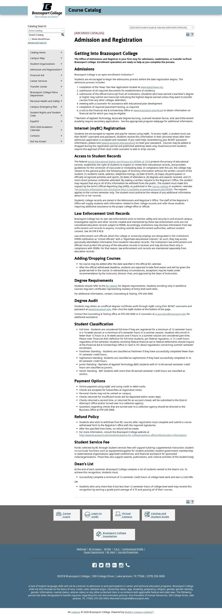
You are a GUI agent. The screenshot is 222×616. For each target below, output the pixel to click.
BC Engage (95, 549)
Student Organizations (42, 63)
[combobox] (161, 27)
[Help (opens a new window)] (192, 34)
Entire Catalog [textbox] (35, 30)
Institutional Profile (133, 549)
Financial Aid (37, 75)
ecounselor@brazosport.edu (170, 313)
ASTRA (107, 549)
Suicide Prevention (128, 552)
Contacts (35, 135)
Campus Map (37, 58)
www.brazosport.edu (99, 309)
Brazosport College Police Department (44, 94)
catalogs (75, 612)
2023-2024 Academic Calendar (41, 128)
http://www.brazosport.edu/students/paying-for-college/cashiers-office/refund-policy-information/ (132, 435)
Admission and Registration (45, 69)
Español (34, 121)
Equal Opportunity (94, 552)
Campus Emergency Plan (43, 106)
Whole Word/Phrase (41, 39)
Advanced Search (37, 42)
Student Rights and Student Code (45, 114)
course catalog (160, 186)
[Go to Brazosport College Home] (47, 18)
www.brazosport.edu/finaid (148, 110)
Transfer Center (38, 86)
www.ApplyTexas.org (152, 87)
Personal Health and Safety (45, 101)
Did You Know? (38, 141)
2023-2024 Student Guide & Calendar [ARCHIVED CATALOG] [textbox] (158, 27)
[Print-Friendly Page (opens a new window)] (188, 34)
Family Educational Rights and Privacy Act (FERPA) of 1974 (119, 161)
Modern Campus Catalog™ (139, 612)
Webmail (81, 549)
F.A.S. (117, 549)
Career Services (38, 80)
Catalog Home (38, 52)
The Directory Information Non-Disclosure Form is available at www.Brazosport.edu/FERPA (123, 189)
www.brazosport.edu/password (118, 142)
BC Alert (111, 552)
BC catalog (112, 285)
